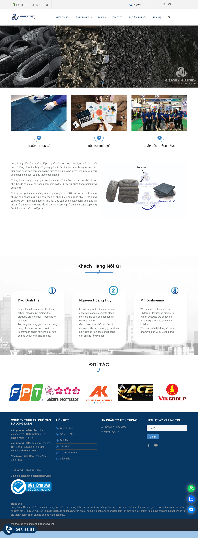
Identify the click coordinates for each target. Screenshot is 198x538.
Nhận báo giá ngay (102, 56)
